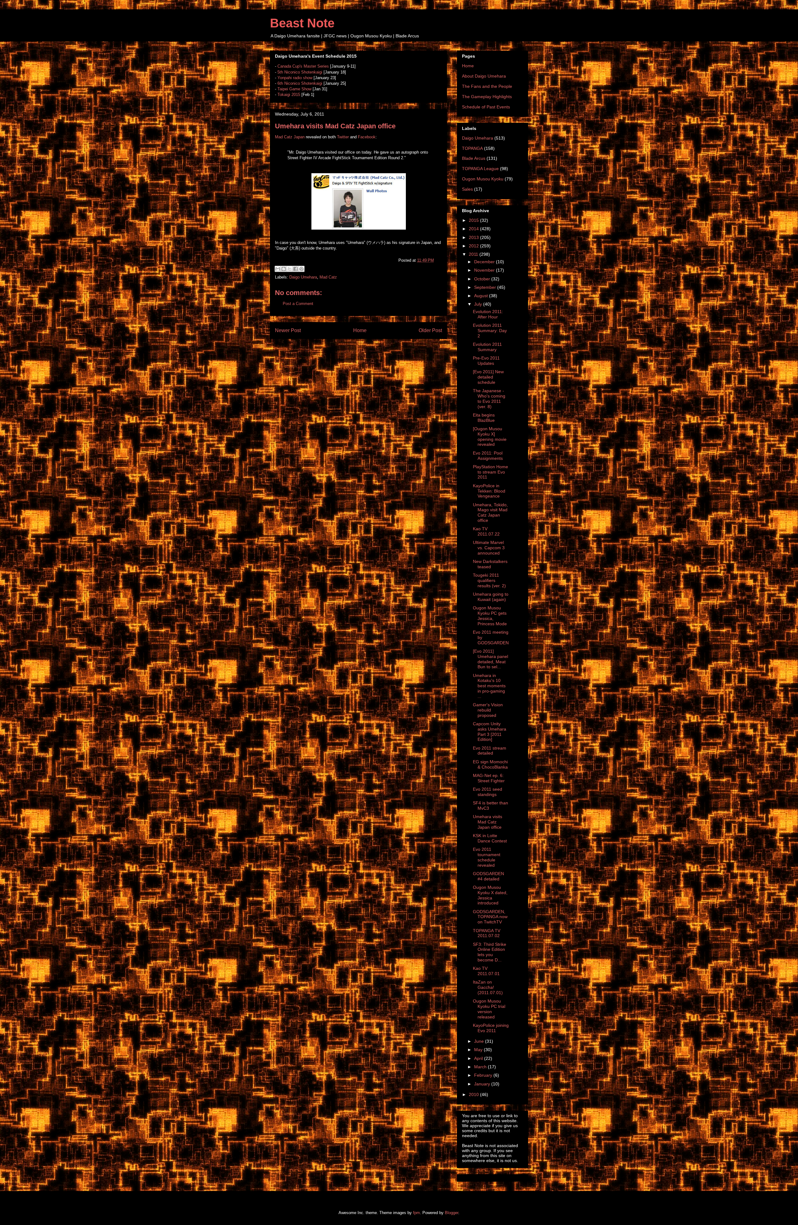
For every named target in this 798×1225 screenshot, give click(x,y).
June (479, 1041)
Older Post (430, 330)
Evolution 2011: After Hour (488, 314)
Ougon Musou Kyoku (482, 178)
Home (360, 330)
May (479, 1049)
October (482, 278)
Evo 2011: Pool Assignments (488, 455)
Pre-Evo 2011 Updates (486, 360)
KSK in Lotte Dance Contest (490, 838)
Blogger (451, 1212)
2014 (474, 228)
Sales (467, 189)
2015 (474, 220)
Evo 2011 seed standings (487, 792)
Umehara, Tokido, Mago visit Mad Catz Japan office (490, 512)
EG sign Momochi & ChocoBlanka (490, 764)
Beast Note (302, 23)
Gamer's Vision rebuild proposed (488, 710)
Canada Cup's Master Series (303, 66)
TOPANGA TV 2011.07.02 (486, 933)
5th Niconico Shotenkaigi (299, 72)
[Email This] (278, 269)
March (481, 1066)
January (482, 1083)
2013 (474, 237)
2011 (474, 254)
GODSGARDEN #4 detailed (488, 876)
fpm (416, 1212)
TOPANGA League (480, 168)
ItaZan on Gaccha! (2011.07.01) (488, 987)
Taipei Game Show (294, 89)
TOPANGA (472, 148)
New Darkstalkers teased (490, 564)
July (478, 304)
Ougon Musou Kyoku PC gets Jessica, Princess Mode (490, 615)
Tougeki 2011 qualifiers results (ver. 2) (489, 580)
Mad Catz (328, 277)
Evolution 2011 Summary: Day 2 (490, 330)
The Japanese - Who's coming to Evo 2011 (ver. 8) (489, 398)
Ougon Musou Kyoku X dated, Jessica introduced (490, 895)
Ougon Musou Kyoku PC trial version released (489, 1009)
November (485, 270)
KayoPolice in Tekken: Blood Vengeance (489, 491)
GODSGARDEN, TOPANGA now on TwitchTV (490, 917)
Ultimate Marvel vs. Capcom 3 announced (489, 547)
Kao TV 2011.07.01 (486, 971)
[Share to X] (289, 269)
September (485, 287)
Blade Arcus (473, 158)
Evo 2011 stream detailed (489, 751)
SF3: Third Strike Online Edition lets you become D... (489, 952)
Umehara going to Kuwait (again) (490, 597)
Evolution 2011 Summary (487, 347)
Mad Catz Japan (290, 137)
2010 (474, 1094)
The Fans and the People (487, 86)
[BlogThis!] (284, 269)
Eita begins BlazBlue (484, 417)
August (481, 295)
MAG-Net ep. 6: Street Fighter (489, 778)
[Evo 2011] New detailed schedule (488, 377)
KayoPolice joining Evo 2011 (491, 1028)
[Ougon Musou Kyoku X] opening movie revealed (490, 436)
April (479, 1058)
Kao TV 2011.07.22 (486, 531)
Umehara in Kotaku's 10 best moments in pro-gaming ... (489, 686)
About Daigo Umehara (484, 76)
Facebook (367, 137)
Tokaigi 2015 (288, 94)
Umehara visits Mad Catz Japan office (487, 822)
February (483, 1075)
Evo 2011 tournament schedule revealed (486, 857)
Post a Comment (298, 303)
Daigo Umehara (303, 277)
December (485, 261)
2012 (474, 245)
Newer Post (288, 330)
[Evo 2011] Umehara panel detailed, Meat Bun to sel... (490, 659)
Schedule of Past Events (486, 106)
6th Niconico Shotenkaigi (299, 83)
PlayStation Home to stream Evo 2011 (490, 472)
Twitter (343, 137)
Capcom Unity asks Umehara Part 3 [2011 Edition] (489, 731)
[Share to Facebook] (295, 269)
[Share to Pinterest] (301, 269)
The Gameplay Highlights (487, 96)
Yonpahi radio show (294, 77)
